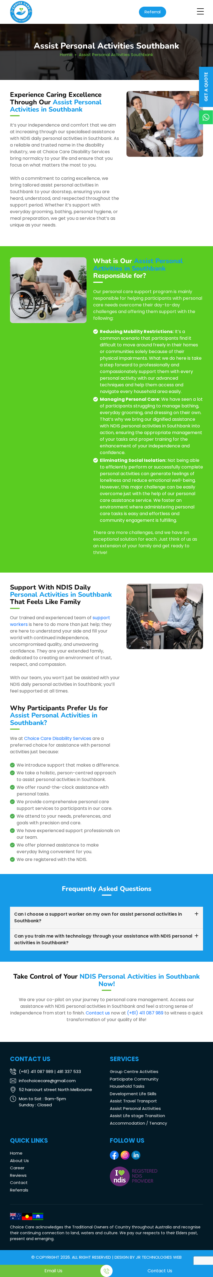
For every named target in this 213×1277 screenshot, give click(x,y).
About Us (19, 1160)
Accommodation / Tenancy (138, 1123)
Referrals (19, 1190)
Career (17, 1168)
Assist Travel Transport (133, 1101)
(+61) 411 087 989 (145, 1013)
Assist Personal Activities (135, 1108)
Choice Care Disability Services (57, 738)
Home (66, 54)
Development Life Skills (133, 1094)
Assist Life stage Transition (137, 1116)
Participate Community (134, 1079)
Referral (152, 12)
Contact (19, 1182)
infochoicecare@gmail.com (47, 1081)
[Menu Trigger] (200, 11)
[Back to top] (203, 1256)
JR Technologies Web (159, 1257)
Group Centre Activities (134, 1071)
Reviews (18, 1175)
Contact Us (160, 1271)
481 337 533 (69, 1071)
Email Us (53, 1271)
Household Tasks (127, 1086)
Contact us (98, 1013)
